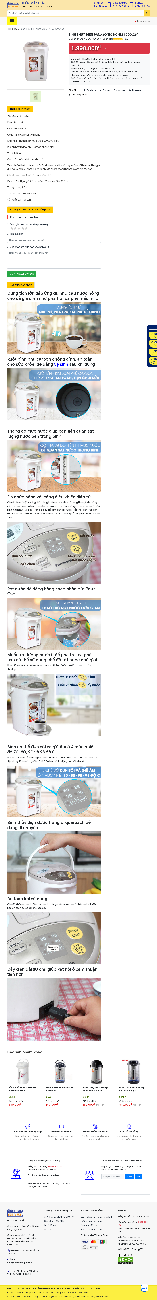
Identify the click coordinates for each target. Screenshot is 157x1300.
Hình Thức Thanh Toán (91, 1229)
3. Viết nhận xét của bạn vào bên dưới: (28, 247)
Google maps (143, 21)
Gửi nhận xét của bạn (22, 274)
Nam (129, 1176)
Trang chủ (12, 29)
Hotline (139, 3)
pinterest (136, 90)
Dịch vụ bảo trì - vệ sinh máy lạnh (97, 1217)
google (121, 90)
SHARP (12, 1097)
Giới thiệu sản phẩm (21, 285)
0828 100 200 (142, 6)
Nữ (138, 1176)
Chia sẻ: (73, 90)
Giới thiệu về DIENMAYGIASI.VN (59, 1217)
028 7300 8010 (121, 6)
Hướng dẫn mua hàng (91, 1221)
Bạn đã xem (100, 6)
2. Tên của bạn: (15, 233)
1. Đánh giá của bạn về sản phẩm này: (28, 224)
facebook (91, 90)
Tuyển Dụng (50, 1225)
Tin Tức (47, 1229)
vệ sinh (61, 364)
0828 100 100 (120, 3)
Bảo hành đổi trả (89, 1225)
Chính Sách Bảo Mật (54, 1221)
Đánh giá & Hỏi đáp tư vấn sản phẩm (30, 209)
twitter (106, 90)
